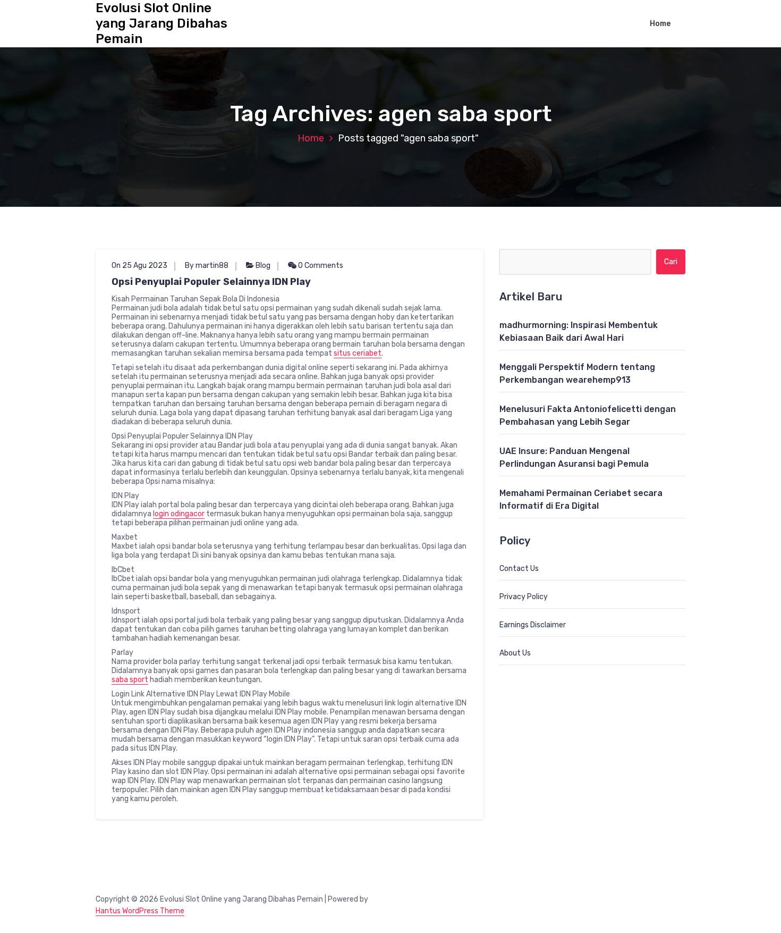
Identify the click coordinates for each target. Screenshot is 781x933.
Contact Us (519, 568)
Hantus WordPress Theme (140, 910)
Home (660, 23)
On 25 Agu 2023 (139, 265)
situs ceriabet (357, 353)
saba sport (130, 679)
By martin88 (206, 265)
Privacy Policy (523, 596)
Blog (263, 265)
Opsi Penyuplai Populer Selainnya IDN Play (211, 282)
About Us (515, 653)
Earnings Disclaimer (532, 624)
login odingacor (179, 513)
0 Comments (319, 265)
